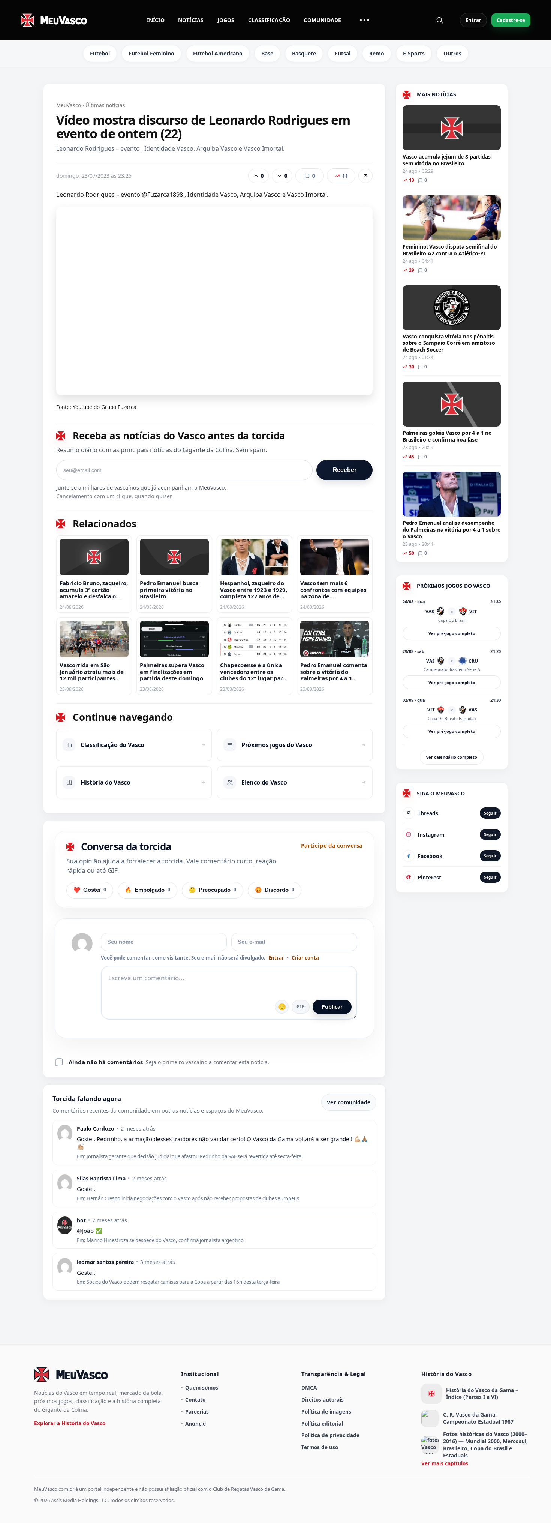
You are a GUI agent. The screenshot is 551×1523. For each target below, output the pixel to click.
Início (156, 20)
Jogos (226, 20)
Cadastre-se (511, 20)
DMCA (309, 1387)
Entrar (473, 20)
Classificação (269, 20)
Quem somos (201, 1387)
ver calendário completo (451, 757)
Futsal (342, 53)
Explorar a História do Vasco (69, 1423)
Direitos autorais (322, 1399)
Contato (195, 1399)
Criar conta (305, 958)
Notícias (191, 20)
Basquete (304, 53)
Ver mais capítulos (444, 1463)
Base (267, 53)
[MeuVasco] (54, 20)
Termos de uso (319, 1447)
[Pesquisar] (439, 20)
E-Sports (414, 53)
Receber (344, 470)
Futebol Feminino (151, 53)
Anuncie (195, 1423)
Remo (376, 53)
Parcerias (197, 1411)
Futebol (100, 53)
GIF (300, 1006)
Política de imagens (326, 1411)
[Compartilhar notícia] (365, 176)
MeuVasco (68, 105)
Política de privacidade (330, 1435)
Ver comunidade (349, 1102)
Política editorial (322, 1423)
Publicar (332, 1006)
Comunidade (322, 20)
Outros (452, 53)
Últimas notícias (105, 105)
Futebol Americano (218, 53)
